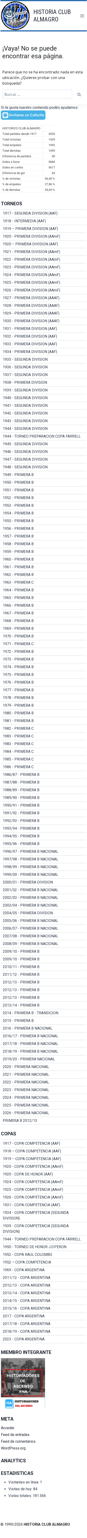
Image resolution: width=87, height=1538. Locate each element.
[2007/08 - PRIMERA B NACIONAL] (43, 936)
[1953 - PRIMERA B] (43, 505)
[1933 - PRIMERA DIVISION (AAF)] (43, 344)
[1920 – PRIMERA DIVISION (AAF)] (43, 244)
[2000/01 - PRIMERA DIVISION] (43, 882)
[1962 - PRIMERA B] (43, 575)
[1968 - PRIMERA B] (43, 621)
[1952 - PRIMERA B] (43, 498)
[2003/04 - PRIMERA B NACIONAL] (43, 905)
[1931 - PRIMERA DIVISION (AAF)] (43, 328)
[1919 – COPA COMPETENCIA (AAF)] (43, 1159)
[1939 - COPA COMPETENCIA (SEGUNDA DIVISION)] (43, 1228)
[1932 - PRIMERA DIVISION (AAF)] (43, 336)
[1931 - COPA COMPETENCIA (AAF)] (43, 1205)
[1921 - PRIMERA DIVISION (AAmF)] (43, 252)
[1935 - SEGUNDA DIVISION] (43, 359)
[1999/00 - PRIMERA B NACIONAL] (43, 874)
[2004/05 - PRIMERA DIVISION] (43, 913)
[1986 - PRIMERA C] (43, 767)
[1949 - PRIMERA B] (43, 475)
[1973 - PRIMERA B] (43, 659)
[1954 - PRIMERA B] (43, 513)
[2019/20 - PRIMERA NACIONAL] (43, 1059)
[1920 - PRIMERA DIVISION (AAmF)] (43, 236)
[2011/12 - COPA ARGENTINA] (43, 1277)
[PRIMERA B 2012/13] (43, 1120)
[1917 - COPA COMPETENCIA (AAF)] (43, 1143)
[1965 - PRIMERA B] (43, 598)
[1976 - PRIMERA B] (43, 682)
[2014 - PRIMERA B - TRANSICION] (43, 1013)
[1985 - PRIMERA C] (43, 759)
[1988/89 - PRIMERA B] (43, 790)
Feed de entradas (15, 1434)
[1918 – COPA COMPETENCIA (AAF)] (43, 1151)
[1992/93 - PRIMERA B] (43, 821)
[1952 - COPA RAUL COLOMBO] (43, 1254)
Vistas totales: (20, 1495)
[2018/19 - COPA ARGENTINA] (43, 1331)
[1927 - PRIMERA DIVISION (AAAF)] (43, 298)
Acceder (7, 1428)
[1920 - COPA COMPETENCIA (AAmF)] (43, 1166)
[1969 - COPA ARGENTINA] (43, 1270)
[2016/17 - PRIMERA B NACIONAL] (43, 1036)
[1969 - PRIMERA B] (43, 628)
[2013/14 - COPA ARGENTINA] (43, 1293)
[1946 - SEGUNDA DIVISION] (43, 452)
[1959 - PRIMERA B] (43, 551)
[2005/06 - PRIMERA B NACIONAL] (43, 921)
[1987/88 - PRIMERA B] (43, 782)
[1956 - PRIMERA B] (43, 528)
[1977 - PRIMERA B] (43, 690)
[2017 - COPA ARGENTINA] (43, 1316)
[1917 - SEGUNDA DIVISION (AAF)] (43, 213)
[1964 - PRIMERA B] (43, 590)
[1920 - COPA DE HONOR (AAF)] (43, 1174)
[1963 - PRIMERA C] (43, 582)
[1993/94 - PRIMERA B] (43, 828)
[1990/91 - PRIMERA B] (43, 805)
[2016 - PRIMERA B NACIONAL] (43, 1028)
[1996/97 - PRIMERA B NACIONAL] (43, 851)
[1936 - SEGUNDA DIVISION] (43, 367)
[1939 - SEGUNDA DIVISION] (43, 390)
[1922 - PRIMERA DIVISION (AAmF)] (43, 259)
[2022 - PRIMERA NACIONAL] (43, 1082)
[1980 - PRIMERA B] (43, 713)
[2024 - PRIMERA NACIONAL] (43, 1097)
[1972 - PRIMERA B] (43, 651)
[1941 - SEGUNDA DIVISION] (43, 405)
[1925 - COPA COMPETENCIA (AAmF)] (43, 1189)
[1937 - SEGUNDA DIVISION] (43, 375)
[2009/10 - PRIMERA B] (43, 951)
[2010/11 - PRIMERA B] (43, 967)
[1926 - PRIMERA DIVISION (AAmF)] (43, 290)
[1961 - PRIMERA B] (43, 567)
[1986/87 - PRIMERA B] (43, 774)
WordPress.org (13, 1448)
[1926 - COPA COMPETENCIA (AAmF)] (43, 1197)
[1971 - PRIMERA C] (43, 644)
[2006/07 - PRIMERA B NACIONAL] (43, 928)
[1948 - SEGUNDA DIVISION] (43, 467)
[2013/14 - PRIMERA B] (43, 1005)
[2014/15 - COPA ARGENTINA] (43, 1301)
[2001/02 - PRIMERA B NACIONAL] (43, 890)
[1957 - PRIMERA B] (43, 536)
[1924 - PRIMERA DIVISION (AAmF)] (43, 275)
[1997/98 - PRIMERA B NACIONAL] (43, 859)
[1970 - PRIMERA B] (43, 636)
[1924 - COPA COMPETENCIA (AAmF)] (43, 1182)
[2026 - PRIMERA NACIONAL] (43, 1113)
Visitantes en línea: (24, 1482)
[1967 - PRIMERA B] (43, 613)
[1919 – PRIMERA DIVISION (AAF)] (43, 229)
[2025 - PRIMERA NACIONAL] (43, 1105)
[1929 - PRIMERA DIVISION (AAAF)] (43, 313)
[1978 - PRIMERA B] (43, 698)
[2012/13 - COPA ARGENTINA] (43, 1285)
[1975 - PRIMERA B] (43, 674)
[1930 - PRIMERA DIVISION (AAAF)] (43, 321)
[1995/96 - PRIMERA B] (43, 844)
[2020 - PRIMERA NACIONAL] (43, 1067)
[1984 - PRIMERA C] (43, 751)
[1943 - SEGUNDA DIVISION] (43, 421)
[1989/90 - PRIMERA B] (43, 798)
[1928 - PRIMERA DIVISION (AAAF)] (43, 305)
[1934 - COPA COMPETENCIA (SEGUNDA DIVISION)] (43, 1215)
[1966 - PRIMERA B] (43, 605)
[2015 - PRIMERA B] (43, 1020)
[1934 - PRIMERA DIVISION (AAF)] (43, 352)
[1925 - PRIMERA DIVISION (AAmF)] (43, 282)
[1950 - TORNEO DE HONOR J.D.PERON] (43, 1247)
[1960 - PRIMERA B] (43, 559)
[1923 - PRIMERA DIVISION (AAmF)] (43, 267)
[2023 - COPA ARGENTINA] (43, 1339)
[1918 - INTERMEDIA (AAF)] (43, 221)
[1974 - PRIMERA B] (43, 667)
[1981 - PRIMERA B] (43, 721)
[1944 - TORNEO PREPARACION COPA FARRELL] (43, 436)
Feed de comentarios (18, 1441)
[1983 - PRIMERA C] (43, 736)
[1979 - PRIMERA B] (43, 705)
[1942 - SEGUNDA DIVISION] (43, 413)
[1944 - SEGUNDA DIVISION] (43, 428)
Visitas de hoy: (20, 1489)
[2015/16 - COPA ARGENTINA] (43, 1308)
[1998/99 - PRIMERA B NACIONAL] (43, 867)
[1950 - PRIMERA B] (43, 482)
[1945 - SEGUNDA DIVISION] (43, 444)
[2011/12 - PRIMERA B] (43, 974)
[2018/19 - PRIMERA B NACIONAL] (43, 1051)
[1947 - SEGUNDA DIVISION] (43, 459)
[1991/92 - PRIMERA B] (43, 813)
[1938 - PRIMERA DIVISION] (43, 382)
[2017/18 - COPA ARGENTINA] (43, 1324)
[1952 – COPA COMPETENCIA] (43, 1262)
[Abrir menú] (82, 15)
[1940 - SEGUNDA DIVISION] (43, 398)
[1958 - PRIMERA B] (43, 544)
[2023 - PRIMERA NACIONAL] (43, 1090)
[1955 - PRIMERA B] (43, 521)
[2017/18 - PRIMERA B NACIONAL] (43, 1044)
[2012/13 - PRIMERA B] (43, 982)
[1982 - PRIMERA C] (43, 728)
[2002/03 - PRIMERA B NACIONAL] (43, 897)
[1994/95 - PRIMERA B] (43, 836)
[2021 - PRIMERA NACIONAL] (43, 1074)
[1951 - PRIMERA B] (43, 490)
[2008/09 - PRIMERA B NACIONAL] (43, 944)
